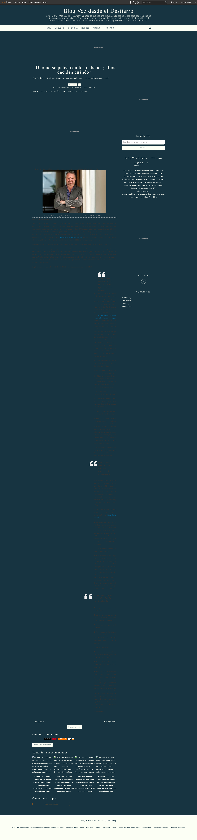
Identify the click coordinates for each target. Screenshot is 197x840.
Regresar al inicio (74, 727)
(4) (126, 297)
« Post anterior (38, 722)
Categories (60, 78)
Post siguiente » (110, 722)
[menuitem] (48, 28)
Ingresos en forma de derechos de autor (129, 827)
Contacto (110, 28)
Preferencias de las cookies (178, 827)
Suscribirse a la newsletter (42, 745)
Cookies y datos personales (160, 827)
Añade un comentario (51, 804)
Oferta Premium (146, 827)
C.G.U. (114, 827)
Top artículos (89, 827)
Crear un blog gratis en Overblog (75, 827)
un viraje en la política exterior (71, 237)
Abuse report (106, 827)
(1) (125, 303)
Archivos (97, 28)
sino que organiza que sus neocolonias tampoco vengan (105, 316)
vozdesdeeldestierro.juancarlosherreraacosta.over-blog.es (35, 827)
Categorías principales (78, 28)
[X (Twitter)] (134, 2)
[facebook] (130, 2)
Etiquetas (59, 28)
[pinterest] (138, 2)
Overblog (112, 820)
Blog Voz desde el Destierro (98, 11)
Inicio (48, 28)
